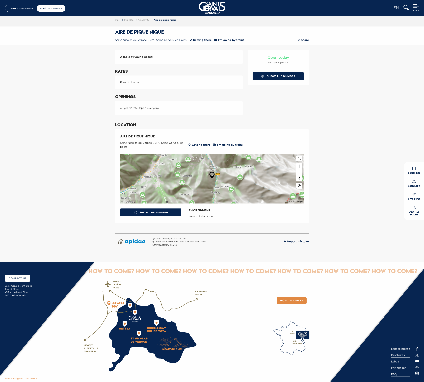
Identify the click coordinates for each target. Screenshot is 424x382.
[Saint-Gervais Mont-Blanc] (212, 8)
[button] (406, 8)
